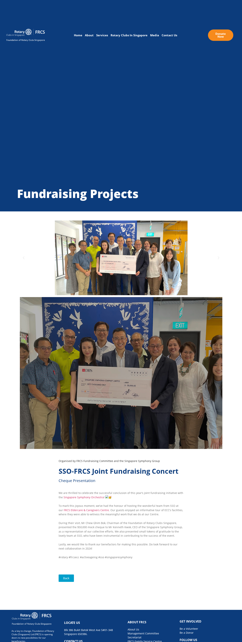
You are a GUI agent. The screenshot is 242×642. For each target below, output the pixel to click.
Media (154, 35)
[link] (84, 497)
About (89, 35)
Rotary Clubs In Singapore (129, 35)
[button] (24, 258)
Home (78, 35)
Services (102, 35)
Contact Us (169, 35)
